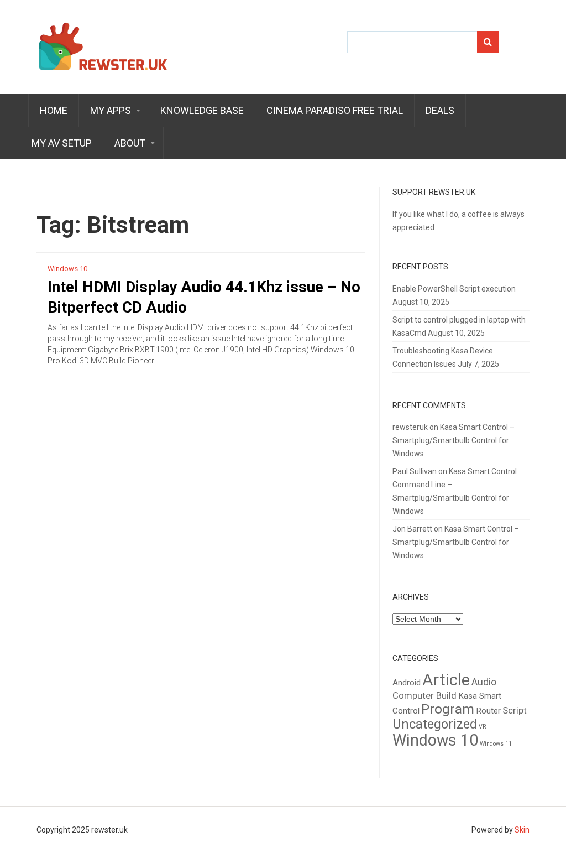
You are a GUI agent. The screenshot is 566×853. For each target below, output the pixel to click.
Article (446, 679)
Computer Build (424, 695)
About (129, 143)
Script (514, 710)
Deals (440, 110)
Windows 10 (67, 268)
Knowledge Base (202, 110)
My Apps (110, 110)
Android (406, 683)
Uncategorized (434, 724)
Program (447, 709)
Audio (483, 682)
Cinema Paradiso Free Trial (334, 110)
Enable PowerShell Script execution (454, 288)
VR (482, 726)
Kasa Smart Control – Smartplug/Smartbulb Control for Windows (453, 440)
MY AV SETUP (62, 143)
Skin (522, 829)
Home (53, 110)
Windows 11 (496, 743)
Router (488, 711)
